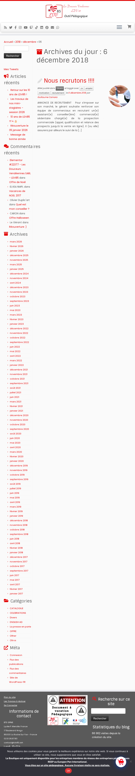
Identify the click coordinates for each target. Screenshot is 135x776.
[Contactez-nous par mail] (53, 27)
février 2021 (16, 406)
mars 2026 (16, 241)
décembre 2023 (19, 287)
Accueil (8, 42)
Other (13, 635)
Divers (13, 617)
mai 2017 (15, 580)
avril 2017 (15, 584)
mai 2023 (15, 310)
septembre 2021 (19, 383)
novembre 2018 (18, 525)
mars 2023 (16, 314)
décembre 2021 (19, 369)
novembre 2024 (19, 278)
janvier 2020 (17, 461)
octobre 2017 (17, 566)
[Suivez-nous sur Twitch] (32, 27)
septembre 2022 (19, 342)
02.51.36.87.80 (10, 738)
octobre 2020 (17, 424)
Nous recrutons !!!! (69, 80)
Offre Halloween (19, 218)
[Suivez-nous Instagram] (21, 27)
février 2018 (16, 548)
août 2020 (15, 433)
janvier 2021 (16, 410)
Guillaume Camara (47, 97)
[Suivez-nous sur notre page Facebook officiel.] (17, 27)
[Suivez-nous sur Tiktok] (37, 27)
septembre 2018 (19, 534)
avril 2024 (15, 282)
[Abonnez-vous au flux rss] (6, 27)
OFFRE (13, 631)
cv (82, 88)
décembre (29, 42)
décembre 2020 (19, 415)
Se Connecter (10, 705)
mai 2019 (15, 497)
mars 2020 (16, 452)
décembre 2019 (19, 465)
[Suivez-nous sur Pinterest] (48, 27)
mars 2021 (15, 401)
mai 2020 (15, 442)
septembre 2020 (19, 429)
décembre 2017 (19, 557)
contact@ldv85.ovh (13, 742)
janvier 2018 (16, 552)
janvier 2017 (16, 593)
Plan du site (9, 697)
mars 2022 (16, 360)
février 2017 (16, 589)
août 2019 (15, 484)
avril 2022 (15, 356)
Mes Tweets (11, 69)
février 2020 (16, 456)
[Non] (130, 761)
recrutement (58, 93)
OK (68, 770)
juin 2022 (15, 346)
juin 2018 (14, 538)
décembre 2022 (19, 328)
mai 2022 (15, 351)
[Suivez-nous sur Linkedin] (42, 27)
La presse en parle (20, 626)
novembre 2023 (19, 292)
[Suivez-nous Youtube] (27, 27)
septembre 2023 (19, 301)
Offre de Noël (17, 182)
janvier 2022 (17, 365)
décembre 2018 (19, 520)
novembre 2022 (19, 333)
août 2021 (15, 388)
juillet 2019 (15, 488)
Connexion (16, 655)
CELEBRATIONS (18, 613)
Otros (13, 640)
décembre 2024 (19, 273)
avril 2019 (15, 502)
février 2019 (16, 511)
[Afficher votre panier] (129, 26)
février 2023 (16, 319)
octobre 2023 (17, 296)
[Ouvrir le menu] (119, 27)
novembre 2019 (18, 470)
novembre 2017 (18, 561)
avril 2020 (15, 447)
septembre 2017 (19, 570)
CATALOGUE (16, 608)
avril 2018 (15, 543)
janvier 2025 (17, 269)
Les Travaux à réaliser (14, 701)
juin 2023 (15, 305)
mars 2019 (15, 506)
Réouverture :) (18, 227)
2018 (18, 42)
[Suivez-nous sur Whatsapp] (58, 27)
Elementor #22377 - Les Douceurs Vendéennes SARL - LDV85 (20, 168)
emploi (89, 88)
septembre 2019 (19, 479)
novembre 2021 (18, 374)
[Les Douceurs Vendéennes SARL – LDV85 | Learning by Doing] (67, 11)
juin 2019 (14, 493)
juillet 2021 (15, 392)
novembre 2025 (19, 260)
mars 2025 (16, 264)
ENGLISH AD (16, 622)
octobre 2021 (17, 378)
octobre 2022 (17, 337)
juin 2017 (14, 575)
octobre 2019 (17, 474)
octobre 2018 (17, 529)
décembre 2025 (19, 255)
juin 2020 (15, 438)
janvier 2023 (17, 324)
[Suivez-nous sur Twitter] (12, 27)
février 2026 (16, 246)
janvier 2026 (17, 250)
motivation (44, 93)
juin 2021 (14, 397)
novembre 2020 (19, 420)
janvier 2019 (16, 516)
